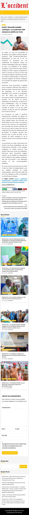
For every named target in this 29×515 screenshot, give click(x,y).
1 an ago (5, 387)
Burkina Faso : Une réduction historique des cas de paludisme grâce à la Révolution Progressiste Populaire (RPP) (13, 269)
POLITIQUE (4, 234)
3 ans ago (5, 34)
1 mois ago (5, 243)
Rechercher (4, 461)
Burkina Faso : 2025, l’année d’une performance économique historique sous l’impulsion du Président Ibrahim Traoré (14, 478)
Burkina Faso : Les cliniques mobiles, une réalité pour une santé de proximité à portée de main (14, 355)
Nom (3, 429)
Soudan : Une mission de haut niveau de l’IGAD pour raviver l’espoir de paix (13, 495)
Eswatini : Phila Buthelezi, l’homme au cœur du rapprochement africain (13, 483)
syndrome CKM (17, 192)
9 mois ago (5, 358)
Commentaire (6, 407)
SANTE (3, 24)
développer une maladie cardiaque (12, 190)
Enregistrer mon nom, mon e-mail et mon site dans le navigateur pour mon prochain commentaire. (14, 446)
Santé (12, 192)
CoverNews (10, 512)
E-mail (17, 429)
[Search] (27, 12)
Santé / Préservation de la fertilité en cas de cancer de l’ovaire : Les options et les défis (15, 206)
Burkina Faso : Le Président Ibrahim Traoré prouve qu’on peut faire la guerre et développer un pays (13, 384)
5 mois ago (5, 272)
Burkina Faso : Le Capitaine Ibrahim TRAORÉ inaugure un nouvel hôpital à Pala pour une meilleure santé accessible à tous (13, 326)
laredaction (9, 34)
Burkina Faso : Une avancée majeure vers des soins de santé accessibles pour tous (14, 297)
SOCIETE (14, 234)
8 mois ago (5, 329)
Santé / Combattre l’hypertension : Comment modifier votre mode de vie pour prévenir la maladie (14, 180)
